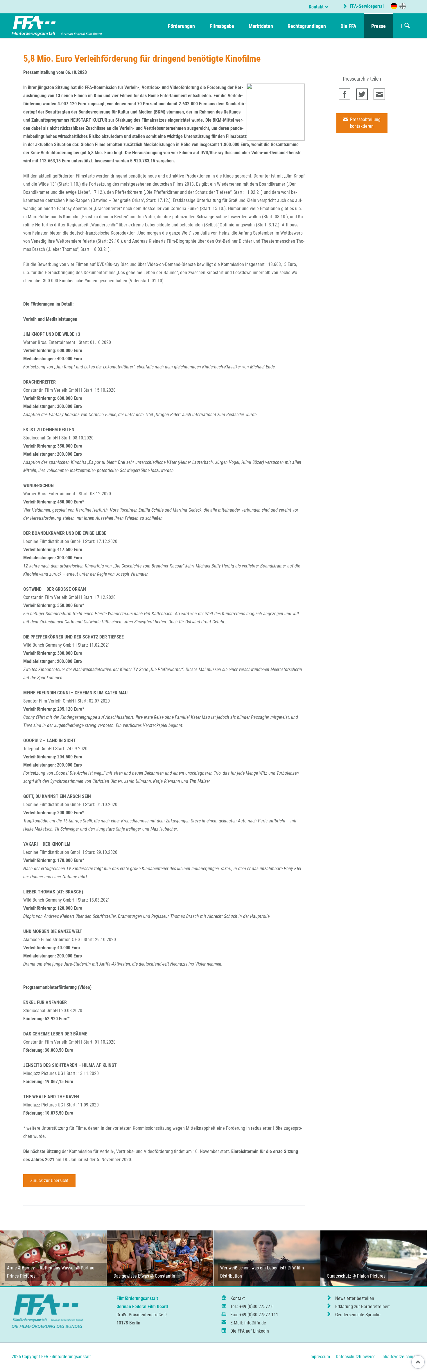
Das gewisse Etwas (131, 1276)
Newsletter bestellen (354, 1298)
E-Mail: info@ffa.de (248, 1323)
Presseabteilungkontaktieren (365, 123)
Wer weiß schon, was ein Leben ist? (253, 1268)
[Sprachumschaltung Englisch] (402, 6)
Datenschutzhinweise (356, 1356)
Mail (379, 94)
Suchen (407, 26)
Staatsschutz (339, 1276)
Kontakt (316, 7)
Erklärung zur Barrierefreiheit (362, 1306)
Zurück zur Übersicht (49, 1180)
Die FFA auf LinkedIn (249, 1331)
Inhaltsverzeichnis (398, 1356)
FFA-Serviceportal (366, 6)
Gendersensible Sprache (358, 1314)
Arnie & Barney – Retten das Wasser (41, 1268)
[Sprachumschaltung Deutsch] (394, 6)
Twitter (362, 94)
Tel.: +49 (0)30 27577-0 (252, 1306)
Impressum (319, 1356)
